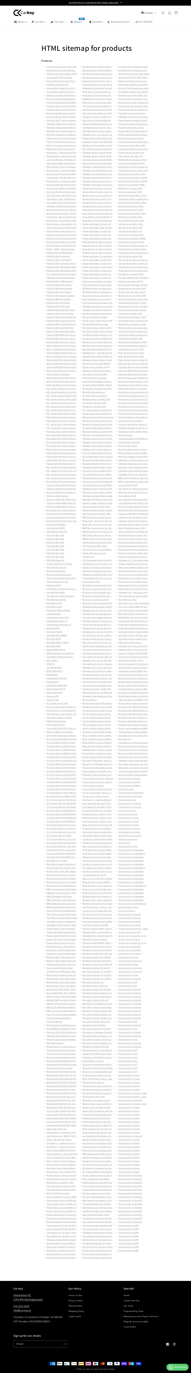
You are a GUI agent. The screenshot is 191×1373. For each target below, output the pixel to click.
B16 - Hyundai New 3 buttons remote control (63, 428)
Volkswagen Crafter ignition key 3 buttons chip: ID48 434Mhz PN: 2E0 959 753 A (113, 696)
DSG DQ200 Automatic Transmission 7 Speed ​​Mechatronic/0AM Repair (73, 864)
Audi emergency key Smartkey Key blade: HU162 (101, 1236)
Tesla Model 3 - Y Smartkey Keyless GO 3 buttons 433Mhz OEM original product (113, 800)
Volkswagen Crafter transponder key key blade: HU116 (103, 775)
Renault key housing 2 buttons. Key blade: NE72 (101, 424)
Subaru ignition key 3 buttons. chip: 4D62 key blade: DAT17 (105, 81)
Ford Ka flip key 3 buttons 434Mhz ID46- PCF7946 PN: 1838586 (107, 481)
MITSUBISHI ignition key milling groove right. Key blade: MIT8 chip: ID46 (110, 292)
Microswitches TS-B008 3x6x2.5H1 (95, 1046)
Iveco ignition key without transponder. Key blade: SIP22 (140, 489)
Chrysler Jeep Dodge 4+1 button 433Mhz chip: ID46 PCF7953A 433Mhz (110, 238)
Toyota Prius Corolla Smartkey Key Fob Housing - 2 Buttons (105, 1064)
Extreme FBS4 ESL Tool (55, 725)
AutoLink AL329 (52, 700)
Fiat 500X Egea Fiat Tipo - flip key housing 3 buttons (138, 413)
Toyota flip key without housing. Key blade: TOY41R (138, 252)
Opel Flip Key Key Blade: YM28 (94, 546)
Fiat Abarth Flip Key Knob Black (94, 396)
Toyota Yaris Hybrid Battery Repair (59, 968)
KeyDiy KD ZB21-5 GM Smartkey (58, 260)
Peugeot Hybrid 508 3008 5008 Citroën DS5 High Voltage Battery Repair (74, 936)
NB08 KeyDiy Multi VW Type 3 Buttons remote (64, 378)
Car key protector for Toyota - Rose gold (97, 778)
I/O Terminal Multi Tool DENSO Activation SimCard (65, 750)
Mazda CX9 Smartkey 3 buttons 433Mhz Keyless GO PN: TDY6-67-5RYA (146, 456)
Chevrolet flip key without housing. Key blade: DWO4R (139, 260)
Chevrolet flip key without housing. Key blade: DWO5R (139, 263)
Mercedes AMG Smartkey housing (95, 324)
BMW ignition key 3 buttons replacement (98, 417)
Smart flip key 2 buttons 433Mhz (94, 374)
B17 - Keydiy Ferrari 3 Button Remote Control (63, 424)
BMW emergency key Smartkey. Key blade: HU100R (102, 1154)
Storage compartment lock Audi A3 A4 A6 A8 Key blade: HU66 (142, 564)
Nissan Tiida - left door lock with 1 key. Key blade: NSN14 (104, 524)
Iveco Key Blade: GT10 (91, 581)
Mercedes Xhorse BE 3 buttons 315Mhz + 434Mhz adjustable (106, 707)
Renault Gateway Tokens (56, 571)
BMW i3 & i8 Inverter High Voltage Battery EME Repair (67, 1011)
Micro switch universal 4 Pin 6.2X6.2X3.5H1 (99, 971)
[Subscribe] (63, 1344)
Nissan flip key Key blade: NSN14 (131, 353)
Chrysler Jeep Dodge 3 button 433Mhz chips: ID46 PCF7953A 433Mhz (109, 227)
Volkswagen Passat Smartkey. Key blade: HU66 (64, 1036)
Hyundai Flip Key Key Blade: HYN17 (132, 213)
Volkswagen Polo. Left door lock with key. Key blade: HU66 (105, 632)
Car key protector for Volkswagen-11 (132, 903)
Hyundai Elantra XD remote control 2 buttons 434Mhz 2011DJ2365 (108, 192)
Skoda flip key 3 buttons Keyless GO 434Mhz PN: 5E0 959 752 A (107, 120)
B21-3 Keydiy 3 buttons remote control (61, 399)
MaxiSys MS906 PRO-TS (55, 649)
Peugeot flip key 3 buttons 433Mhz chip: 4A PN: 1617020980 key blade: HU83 (76, 1211)
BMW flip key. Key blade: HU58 (130, 217)
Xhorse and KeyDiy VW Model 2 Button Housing (65, 485)
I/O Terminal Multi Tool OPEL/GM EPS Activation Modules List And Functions (75, 775)
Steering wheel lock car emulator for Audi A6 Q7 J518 (103, 564)
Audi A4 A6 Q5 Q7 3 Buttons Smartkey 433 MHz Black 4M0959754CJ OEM (75, 120)
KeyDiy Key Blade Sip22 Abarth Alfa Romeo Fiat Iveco (67, 109)
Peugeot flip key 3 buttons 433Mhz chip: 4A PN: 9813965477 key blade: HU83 (76, 1207)
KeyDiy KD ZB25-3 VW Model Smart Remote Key (65, 324)
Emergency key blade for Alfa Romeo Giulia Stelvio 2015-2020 (70, 95)
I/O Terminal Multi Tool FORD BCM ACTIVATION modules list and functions (75, 796)
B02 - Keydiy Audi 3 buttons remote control (63, 478)
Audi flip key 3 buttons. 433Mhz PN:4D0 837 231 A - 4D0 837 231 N (108, 689)
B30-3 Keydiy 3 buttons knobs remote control (63, 449)
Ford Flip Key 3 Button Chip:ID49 (95, 925)
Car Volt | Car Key (90, 1369)
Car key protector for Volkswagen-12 (132, 885)
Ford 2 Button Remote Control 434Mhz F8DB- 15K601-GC (104, 921)
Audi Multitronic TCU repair (56, 860)
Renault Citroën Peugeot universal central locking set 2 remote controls (110, 1093)
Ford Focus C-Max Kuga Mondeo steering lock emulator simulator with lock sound (77, 195)
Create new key (132, 1300)
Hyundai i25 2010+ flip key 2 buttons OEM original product (105, 202)
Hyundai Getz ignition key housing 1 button (135, 124)
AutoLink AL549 (52, 696)
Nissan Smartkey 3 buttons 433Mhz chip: (98, 846)
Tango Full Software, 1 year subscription (62, 1154)
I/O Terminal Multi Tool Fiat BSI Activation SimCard (65, 757)
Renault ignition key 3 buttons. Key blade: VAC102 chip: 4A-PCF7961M (110, 814)
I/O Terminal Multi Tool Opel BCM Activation (63, 785)
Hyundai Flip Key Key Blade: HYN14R (132, 177)
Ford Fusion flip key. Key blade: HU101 (97, 1247)
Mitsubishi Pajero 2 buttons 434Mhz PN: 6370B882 (102, 1104)
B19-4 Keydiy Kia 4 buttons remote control (62, 421)
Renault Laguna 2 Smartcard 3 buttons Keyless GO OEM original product (110, 757)
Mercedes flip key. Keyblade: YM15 (60, 1182)
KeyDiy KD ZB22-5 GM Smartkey (58, 292)
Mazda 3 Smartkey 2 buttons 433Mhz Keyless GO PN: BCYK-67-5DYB (145, 453)
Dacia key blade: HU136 (127, 446)
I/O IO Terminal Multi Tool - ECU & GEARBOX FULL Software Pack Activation (76, 839)
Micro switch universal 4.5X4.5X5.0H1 (97, 996)
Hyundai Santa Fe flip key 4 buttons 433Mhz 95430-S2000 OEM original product (113, 206)
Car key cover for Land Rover (129, 925)
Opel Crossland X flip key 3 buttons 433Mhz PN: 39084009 (105, 106)
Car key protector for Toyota (93, 785)
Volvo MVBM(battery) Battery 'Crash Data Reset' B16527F (68, 1029)
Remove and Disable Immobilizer (94, 317)
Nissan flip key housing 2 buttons (131, 138)
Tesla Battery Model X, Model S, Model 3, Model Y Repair (68, 925)
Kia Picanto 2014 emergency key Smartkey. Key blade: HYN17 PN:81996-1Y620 (149, 67)
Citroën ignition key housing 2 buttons (97, 285)
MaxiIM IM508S (52, 674)
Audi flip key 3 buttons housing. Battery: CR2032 (101, 843)
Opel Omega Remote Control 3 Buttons (97, 456)
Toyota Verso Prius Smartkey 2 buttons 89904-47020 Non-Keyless (72, 1050)
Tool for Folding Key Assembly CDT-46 (133, 771)
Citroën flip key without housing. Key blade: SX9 (137, 299)
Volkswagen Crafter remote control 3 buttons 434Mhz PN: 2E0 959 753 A (110, 442)
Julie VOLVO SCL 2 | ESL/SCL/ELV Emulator (63, 710)
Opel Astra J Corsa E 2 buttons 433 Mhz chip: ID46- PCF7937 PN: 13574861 (148, 574)
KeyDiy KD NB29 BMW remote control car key (63, 335)
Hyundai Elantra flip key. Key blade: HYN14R (135, 109)
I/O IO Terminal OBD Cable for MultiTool (61, 739)
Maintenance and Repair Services (141, 1316)
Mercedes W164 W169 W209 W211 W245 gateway (65, 1064)
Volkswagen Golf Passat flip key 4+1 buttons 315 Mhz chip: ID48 (107, 177)
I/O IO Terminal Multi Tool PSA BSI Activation (63, 800)
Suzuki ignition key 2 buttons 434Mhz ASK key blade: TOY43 (106, 850)
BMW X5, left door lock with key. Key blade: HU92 (101, 539)
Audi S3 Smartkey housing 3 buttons (96, 721)
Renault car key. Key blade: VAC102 (96, 1107)
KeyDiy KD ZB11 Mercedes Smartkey (60, 295)
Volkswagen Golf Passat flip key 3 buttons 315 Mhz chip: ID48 (106, 170)
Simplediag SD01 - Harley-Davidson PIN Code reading (103, 936)
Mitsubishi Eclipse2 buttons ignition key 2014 (99, 345)
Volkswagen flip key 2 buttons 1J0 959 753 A (99, 438)
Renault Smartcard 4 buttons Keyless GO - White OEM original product (73, 1257)
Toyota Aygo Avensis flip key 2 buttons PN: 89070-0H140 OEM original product (148, 657)
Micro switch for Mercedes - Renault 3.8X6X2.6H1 (101, 760)
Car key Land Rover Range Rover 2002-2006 (99, 911)
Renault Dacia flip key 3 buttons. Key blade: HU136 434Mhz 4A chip (144, 535)
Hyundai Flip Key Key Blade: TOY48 (132, 195)
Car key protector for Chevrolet (130, 961)
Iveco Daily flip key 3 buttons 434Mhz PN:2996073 (102, 474)
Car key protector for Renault (129, 778)
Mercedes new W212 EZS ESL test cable (62, 1096)
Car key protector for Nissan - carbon (132, 1096)
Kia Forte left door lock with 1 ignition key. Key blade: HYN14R (106, 635)
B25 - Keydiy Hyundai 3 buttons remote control (64, 406)
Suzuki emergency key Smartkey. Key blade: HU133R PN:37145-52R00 (145, 99)
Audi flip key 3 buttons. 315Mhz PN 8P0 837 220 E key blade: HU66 (108, 117)
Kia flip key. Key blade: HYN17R (130, 281)
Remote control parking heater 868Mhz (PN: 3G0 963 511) (140, 728)
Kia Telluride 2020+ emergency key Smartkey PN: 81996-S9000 (142, 70)
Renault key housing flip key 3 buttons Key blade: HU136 (140, 410)
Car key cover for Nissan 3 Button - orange (98, 792)
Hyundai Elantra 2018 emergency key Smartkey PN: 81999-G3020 (108, 1240)
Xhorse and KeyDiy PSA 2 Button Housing (62, 489)
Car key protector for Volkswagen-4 (131, 868)
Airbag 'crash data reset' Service (59, 1139)
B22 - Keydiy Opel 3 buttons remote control (63, 410)
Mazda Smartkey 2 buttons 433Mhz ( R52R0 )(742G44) (103, 882)
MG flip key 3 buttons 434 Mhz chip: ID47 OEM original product (106, 596)
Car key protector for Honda (129, 1125)
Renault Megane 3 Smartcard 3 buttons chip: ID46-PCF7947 (105, 753)
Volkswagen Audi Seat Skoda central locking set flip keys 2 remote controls (147, 517)
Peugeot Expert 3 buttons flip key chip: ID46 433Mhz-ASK (68, 1218)
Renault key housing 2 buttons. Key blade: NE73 (137, 381)
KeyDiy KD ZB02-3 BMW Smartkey (59, 281)
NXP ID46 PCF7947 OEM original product (134, 510)
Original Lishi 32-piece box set (94, 553)
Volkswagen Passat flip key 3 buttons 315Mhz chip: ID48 (104, 181)
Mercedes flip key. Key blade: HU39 (132, 288)
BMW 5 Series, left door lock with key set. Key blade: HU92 (105, 517)
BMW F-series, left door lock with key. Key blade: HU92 (103, 535)
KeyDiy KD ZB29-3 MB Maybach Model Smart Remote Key (68, 267)
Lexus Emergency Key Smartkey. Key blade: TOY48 (102, 1136)
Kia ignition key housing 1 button (131, 127)
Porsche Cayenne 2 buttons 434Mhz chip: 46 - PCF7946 (104, 549)
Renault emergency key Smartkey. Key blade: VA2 (101, 1182)
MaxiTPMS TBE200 (53, 639)
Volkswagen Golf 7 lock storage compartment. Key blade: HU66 (142, 560)
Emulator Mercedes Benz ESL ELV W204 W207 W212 (103, 138)
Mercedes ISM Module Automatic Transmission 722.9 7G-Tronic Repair (73, 868)
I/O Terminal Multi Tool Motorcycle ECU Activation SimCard (68, 760)
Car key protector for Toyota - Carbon (132, 1093)
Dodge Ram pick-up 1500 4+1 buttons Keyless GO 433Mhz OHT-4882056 (110, 249)
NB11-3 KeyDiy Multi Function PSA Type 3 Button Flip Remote (70, 360)
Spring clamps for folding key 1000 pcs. (97, 1111)
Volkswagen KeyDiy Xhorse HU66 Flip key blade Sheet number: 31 (72, 127)
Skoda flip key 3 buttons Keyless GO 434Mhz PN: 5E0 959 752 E (107, 92)
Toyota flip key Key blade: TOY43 (131, 349)
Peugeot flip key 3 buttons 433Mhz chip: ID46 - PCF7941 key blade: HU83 (111, 356)
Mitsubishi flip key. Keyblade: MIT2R (132, 324)
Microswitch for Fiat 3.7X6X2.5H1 (95, 986)
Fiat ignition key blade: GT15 (57, 84)
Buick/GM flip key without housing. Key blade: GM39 (138, 167)
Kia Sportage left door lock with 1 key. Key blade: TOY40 (104, 578)
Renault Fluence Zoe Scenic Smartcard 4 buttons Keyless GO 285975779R (75, 1046)
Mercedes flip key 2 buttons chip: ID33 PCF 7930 (65, 1175)
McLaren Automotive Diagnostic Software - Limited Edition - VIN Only (73, 1057)
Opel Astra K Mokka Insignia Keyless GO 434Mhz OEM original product (145, 775)
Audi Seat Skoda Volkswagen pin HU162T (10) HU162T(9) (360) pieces (109, 646)
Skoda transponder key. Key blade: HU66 (98, 295)
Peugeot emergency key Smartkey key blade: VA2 (101, 1189)
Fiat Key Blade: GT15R (127, 496)
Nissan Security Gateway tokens (58, 574)
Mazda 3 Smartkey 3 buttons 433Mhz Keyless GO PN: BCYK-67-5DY (108, 735)
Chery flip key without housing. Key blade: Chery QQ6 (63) (141, 335)
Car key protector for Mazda (129, 1143)
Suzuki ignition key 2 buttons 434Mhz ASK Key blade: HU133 (106, 853)
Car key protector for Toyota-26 (130, 1136)
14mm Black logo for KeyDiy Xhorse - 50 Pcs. (63, 278)
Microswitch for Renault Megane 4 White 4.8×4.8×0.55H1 (104, 1011)
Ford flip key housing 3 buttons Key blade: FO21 (101, 918)
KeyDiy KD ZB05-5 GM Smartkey (58, 285)
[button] (148, 12)
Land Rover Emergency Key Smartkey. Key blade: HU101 (104, 1157)
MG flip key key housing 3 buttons (95, 599)
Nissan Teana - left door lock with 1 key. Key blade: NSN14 (105, 521)
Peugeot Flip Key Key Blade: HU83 (131, 145)
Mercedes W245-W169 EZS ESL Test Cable (63, 1104)
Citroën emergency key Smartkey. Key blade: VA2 (101, 1186)
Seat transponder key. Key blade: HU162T (98, 303)
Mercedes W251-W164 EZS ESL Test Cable (63, 1089)
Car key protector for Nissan (129, 1107)
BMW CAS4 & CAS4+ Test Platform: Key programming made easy (143, 614)
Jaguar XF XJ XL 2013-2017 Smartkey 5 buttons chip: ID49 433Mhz (108, 878)
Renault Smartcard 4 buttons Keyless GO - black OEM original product (109, 67)
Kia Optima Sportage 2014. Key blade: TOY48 (100, 810)
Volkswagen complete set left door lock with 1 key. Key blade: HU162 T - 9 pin (112, 653)
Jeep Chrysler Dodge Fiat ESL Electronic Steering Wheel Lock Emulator (74, 163)
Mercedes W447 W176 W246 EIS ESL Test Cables (65, 514)
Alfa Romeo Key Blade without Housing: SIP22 (100, 460)
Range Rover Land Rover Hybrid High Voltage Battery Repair (69, 953)
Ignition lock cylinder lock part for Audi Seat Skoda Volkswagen (142, 757)
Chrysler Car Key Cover (127, 800)
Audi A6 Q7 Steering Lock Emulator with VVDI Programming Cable (108, 567)
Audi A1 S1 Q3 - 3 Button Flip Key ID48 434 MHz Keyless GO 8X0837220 (111, 320)
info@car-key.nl (22, 1310)
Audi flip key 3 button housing (94, 406)
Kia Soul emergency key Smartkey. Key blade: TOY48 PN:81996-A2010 (110, 1254)
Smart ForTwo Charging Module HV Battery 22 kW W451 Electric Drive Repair (76, 914)
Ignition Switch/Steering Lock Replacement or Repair (66, 735)
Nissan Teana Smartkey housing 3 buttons (134, 567)
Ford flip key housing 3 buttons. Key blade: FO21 (101, 864)
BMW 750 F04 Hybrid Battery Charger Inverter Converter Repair (71, 1003)
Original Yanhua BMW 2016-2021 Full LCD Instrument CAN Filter (71, 1114)
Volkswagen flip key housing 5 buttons (97, 360)
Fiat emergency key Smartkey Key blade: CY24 (100, 1218)
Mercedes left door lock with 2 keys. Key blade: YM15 (103, 639)
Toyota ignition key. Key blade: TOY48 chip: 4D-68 (66, 1232)
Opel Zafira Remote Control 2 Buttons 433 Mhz (64, 1254)
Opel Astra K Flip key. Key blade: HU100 (133, 74)
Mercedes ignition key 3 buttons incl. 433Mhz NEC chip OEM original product (112, 77)
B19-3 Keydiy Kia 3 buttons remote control (62, 417)
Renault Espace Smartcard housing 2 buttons (135, 134)
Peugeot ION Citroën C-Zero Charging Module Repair (66, 939)
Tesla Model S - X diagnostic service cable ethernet (66, 1143)
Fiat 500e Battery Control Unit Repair (60, 928)
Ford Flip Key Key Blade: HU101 (130, 224)
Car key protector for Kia (127, 986)
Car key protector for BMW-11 (129, 785)
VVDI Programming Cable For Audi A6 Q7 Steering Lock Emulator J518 (109, 560)
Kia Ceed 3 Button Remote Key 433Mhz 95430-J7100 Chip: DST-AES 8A (74, 1111)
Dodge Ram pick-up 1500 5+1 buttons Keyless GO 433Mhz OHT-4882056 (110, 252)
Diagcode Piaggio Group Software (59, 732)
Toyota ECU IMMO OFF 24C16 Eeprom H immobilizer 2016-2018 (143, 370)
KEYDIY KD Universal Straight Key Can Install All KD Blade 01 (70, 142)
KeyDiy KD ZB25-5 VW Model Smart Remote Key (65, 263)
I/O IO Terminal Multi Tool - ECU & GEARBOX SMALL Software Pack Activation (76, 828)
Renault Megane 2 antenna (93, 1061)
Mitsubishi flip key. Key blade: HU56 (96, 399)
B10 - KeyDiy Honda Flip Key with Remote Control (65, 467)
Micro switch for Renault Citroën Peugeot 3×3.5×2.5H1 (103, 1007)
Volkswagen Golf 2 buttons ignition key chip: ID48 (101, 449)
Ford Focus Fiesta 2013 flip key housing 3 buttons (101, 914)
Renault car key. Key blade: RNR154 (96, 363)
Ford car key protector (126, 911)
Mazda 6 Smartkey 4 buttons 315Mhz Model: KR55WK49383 (105, 739)
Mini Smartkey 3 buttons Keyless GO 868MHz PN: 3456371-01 (70, 1172)
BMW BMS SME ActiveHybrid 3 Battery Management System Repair (72, 1000)
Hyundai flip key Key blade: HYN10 (131, 292)
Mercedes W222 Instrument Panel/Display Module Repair (68, 878)
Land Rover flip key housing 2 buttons (61, 1179)
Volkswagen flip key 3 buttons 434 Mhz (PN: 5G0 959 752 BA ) (106, 152)
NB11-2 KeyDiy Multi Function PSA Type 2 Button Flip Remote (70, 363)
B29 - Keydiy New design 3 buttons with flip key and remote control (72, 392)
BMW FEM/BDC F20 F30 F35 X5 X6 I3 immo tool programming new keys (146, 617)
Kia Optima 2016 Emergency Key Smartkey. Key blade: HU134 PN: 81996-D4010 (113, 1168)
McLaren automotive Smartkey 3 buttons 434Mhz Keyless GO (142, 506)
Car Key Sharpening (54, 1021)
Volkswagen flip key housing (129, 442)
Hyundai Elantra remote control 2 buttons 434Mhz (137, 571)
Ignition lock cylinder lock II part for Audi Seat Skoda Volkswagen (143, 664)
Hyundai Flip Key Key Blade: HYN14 (132, 202)
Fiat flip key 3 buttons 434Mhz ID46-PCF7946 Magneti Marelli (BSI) (144, 431)
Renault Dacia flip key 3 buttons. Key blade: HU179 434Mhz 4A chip (144, 539)
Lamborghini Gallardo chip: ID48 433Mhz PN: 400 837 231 (105, 142)
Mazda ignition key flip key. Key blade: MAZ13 (136, 306)
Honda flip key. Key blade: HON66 (131, 185)
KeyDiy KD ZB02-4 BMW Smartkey (59, 252)
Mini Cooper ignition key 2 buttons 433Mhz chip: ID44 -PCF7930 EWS (109, 410)
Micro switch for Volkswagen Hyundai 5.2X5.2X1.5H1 (102, 764)
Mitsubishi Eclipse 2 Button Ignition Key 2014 (100, 900)
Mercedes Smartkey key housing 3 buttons (98, 678)
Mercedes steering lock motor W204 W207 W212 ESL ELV (104, 1050)
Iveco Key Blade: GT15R (127, 485)
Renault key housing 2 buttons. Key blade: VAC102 (102, 421)
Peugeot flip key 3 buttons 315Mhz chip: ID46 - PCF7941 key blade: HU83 (111, 210)
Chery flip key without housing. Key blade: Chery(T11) (139, 320)
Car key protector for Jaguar (129, 939)
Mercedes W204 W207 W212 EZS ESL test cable (65, 1082)
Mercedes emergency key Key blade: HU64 (99, 1139)
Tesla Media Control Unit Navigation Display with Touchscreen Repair (73, 921)
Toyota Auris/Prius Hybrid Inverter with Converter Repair (67, 964)
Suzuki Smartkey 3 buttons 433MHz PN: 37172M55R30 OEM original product (76, 1164)
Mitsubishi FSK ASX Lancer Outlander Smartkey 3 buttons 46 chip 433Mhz (111, 893)
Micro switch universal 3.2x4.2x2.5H (96, 1021)
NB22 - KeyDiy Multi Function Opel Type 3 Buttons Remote (69, 356)
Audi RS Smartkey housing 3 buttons (96, 728)
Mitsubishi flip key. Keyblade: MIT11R (132, 159)
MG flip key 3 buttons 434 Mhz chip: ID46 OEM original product (106, 592)
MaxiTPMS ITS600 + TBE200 (57, 642)
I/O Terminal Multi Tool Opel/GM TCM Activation (64, 778)
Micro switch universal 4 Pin (93, 982)
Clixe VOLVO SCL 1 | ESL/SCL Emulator (134, 603)
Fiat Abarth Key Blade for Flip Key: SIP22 (134, 428)
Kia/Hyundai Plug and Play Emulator (96, 1118)
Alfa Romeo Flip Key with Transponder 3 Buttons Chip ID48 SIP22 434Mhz (75, 106)
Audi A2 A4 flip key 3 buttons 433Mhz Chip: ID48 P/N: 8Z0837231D (72, 117)
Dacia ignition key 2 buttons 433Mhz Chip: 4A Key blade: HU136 (107, 70)
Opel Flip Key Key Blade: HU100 (130, 206)
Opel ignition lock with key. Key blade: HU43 (99, 571)
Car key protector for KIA (127, 982)
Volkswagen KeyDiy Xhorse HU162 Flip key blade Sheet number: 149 (73, 124)
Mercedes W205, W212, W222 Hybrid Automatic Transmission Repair (72, 982)
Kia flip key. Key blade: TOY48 (130, 192)
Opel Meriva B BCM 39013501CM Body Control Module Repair (70, 1032)
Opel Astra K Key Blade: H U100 (130, 660)
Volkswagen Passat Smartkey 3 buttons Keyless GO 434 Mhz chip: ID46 (110, 467)
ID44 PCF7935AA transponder (58, 1193)
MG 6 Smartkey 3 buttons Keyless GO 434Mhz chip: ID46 (104, 149)
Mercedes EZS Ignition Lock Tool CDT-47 (98, 674)
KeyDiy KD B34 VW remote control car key (62, 456)
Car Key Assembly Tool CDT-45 (94, 875)
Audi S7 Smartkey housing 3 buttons (96, 725)
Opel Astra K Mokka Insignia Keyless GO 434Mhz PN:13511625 (71, 1168)
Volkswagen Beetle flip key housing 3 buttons (135, 374)
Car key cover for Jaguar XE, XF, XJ (132, 936)
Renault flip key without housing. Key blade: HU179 (138, 95)
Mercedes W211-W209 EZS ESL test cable (62, 1107)
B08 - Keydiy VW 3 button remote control (62, 471)
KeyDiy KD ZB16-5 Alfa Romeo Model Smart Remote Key (68, 331)
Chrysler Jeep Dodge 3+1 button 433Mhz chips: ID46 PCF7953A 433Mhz (110, 231)
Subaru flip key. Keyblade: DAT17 (131, 235)
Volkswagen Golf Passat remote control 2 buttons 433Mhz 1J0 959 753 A (110, 499)
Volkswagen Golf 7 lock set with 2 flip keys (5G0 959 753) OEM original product (113, 660)
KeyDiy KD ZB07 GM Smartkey (58, 306)
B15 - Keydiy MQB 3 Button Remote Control (63, 435)
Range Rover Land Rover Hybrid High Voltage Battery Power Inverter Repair (75, 950)
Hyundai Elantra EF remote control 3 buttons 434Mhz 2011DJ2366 (108, 188)
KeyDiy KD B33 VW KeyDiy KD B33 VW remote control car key (70, 463)
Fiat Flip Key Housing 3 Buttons (130, 421)
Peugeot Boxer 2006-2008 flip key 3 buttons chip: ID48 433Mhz (143, 628)
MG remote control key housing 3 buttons (98, 589)
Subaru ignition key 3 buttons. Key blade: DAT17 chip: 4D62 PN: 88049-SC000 (113, 84)
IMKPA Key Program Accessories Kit (60, 653)
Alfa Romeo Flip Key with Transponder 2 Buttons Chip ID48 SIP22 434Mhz (111, 478)
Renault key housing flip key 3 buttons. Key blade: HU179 (140, 403)
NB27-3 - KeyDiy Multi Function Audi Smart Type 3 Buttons (69, 349)
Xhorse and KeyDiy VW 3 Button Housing (62, 499)
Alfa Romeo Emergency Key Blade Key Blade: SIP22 (66, 134)
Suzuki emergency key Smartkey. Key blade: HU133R (103, 1132)
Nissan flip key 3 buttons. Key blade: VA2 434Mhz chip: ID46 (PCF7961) (146, 388)
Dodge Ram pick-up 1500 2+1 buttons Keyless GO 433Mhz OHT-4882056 (110, 242)
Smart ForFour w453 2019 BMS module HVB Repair (66, 911)
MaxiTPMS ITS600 (53, 646)
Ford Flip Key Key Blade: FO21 (130, 231)
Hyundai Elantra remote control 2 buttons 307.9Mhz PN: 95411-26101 (109, 199)
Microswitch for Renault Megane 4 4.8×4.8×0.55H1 (102, 1036)
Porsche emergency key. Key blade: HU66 (98, 1175)
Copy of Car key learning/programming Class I (64, 1014)
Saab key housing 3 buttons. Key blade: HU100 (100, 503)
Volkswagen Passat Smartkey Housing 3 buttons (136, 467)
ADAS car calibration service (57, 496)
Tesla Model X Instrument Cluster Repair (61, 918)
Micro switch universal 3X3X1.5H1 (95, 1000)
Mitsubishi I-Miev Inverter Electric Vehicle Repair (64, 957)
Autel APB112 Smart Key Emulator (59, 657)
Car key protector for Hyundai (129, 803)
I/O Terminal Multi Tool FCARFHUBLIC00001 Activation (67, 821)
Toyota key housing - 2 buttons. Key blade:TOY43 (101, 821)
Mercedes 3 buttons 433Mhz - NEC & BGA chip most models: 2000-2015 (110, 943)
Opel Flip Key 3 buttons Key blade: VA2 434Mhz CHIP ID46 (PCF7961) (145, 392)
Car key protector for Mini (128, 846)
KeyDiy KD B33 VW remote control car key (62, 453)
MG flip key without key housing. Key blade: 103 (137, 328)
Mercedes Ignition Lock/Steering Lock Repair (63, 1025)
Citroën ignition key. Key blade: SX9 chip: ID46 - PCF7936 (105, 832)
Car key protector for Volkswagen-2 (131, 853)
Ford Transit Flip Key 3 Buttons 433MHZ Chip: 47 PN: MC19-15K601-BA (74, 1186)
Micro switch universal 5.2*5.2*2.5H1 (96, 1029)
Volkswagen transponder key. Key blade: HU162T (101, 306)
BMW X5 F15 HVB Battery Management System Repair (67, 1007)
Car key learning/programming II (58, 1018)
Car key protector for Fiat (128, 814)
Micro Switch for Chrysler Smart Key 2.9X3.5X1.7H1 (102, 1039)
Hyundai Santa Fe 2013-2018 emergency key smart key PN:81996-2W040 (146, 77)
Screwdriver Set (88, 556)
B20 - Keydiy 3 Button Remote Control (61, 413)
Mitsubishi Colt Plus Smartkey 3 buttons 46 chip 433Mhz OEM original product (112, 145)
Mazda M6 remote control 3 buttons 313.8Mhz (100, 885)
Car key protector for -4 (127, 810)
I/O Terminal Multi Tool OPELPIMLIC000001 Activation (67, 818)
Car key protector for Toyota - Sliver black (98, 782)
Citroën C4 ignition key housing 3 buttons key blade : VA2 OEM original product (149, 674)
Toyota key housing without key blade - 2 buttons (101, 281)
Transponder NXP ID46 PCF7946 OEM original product (139, 514)
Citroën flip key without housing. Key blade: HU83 (137, 142)
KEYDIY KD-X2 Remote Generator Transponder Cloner (67, 381)
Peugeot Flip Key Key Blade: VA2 (131, 152)
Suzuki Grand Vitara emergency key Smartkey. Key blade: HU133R (108, 1150)
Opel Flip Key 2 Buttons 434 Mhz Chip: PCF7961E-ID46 (104, 109)
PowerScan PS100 (53, 585)
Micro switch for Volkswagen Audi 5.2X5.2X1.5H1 (101, 1003)
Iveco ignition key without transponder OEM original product (141, 742)
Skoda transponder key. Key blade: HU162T (99, 299)
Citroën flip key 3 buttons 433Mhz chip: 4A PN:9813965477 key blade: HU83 (76, 1204)
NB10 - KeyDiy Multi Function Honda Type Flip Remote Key (69, 370)
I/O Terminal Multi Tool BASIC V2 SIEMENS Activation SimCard (70, 742)
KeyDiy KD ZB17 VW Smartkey (58, 303)
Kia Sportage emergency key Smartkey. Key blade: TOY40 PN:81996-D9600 (147, 92)
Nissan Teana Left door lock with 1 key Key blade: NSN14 (104, 642)
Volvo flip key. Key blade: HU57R (131, 274)
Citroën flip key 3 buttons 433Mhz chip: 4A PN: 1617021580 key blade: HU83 (76, 1200)
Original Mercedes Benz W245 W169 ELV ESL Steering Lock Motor (72, 1118)
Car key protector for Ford (128, 907)
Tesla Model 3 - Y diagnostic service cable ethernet (66, 1147)
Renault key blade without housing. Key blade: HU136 (139, 345)
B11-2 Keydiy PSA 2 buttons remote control (63, 446)
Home (127, 1295)
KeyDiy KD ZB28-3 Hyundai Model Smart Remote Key (67, 317)
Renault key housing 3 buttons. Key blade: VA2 (136, 385)
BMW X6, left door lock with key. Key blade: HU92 (101, 531)
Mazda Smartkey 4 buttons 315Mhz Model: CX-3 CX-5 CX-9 (105, 746)
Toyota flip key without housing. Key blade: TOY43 (137, 149)
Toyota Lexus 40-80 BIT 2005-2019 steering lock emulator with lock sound (75, 188)
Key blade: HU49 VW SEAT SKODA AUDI (134, 278)
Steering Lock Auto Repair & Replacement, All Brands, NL (104, 370)
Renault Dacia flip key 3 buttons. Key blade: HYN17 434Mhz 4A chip (144, 542)
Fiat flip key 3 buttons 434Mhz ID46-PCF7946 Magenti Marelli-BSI (107, 471)
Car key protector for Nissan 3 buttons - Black (100, 789)
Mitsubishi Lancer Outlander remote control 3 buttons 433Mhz (106, 435)
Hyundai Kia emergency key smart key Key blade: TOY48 (140, 546)
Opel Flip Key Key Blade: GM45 (130, 338)
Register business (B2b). (136, 1321)
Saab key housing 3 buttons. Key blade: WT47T (101, 510)
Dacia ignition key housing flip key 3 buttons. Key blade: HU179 (143, 399)
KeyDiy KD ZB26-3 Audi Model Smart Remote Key (65, 310)
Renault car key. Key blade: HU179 (96, 367)
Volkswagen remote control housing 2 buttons (136, 521)
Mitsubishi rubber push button (93, 392)
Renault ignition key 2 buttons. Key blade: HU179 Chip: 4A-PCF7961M (109, 818)
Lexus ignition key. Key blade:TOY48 (96, 803)
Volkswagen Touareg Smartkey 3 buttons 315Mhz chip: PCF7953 (107, 174)
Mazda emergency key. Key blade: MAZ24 (98, 692)
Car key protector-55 (126, 789)
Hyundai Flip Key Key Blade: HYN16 (132, 249)
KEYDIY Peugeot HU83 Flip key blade (61, 242)
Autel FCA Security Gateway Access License (63, 578)
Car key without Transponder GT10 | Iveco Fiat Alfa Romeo (69, 81)
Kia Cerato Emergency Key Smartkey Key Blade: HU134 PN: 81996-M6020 (111, 1204)
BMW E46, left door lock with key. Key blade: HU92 (102, 528)
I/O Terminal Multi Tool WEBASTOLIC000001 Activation (67, 810)
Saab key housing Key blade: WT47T (96, 506)
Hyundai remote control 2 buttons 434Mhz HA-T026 (102, 195)
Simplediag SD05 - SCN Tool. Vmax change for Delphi (103, 750)
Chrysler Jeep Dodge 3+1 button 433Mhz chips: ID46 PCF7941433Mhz (109, 278)
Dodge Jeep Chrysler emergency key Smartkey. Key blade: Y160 (143, 81)
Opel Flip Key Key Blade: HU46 (130, 256)
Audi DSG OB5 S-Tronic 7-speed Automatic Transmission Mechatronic (73, 850)
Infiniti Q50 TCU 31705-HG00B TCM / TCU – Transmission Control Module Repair (77, 857)
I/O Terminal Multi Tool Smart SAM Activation (63, 792)
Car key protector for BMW (128, 1225)
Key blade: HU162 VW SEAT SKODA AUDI (98, 385)
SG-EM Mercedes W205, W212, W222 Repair (63, 971)
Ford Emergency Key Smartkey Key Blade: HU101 (101, 1143)
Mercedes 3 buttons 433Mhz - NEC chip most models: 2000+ (105, 928)
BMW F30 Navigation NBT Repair (59, 896)
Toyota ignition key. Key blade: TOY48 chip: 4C (64, 1236)
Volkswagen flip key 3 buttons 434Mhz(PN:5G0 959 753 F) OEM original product (113, 485)
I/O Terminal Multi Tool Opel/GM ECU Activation (64, 782)
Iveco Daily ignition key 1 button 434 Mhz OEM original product (142, 735)
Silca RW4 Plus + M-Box (127, 599)
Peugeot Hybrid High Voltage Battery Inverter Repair (66, 932)
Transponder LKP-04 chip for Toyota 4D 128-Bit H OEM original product (110, 1057)
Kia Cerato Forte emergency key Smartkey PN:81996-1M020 (141, 88)
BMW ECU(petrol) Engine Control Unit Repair (63, 903)
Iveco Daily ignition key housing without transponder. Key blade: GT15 (145, 499)
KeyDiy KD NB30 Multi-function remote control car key (67, 367)
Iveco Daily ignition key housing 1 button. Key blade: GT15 (141, 503)
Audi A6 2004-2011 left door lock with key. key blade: (103, 542)
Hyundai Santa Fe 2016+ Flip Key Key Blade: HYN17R (139, 102)
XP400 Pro (50, 664)
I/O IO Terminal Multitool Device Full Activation (64, 825)
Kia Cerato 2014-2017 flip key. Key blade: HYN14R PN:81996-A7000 (109, 1229)
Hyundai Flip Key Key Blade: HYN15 (132, 303)
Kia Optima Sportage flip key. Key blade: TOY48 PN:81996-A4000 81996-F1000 (113, 1243)
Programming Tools (134, 1311)
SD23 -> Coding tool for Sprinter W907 (61, 1157)
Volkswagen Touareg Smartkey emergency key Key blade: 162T (106, 496)
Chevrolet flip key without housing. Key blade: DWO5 (138, 245)
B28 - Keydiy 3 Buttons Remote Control (61, 396)
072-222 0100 (21, 1306)
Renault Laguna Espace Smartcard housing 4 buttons (103, 413)
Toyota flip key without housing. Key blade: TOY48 (137, 199)
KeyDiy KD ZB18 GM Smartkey (58, 256)
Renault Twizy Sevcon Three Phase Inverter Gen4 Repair (68, 946)
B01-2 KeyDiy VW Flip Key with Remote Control (64, 481)
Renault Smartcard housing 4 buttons (132, 120)
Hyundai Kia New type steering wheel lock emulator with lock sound (72, 185)
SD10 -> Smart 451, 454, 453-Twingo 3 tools (63, 1161)
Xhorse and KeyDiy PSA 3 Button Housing (62, 492)
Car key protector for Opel (128, 957)
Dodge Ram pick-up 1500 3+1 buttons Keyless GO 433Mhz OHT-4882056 (110, 245)
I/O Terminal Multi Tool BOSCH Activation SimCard (65, 746)
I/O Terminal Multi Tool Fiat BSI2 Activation (62, 789)
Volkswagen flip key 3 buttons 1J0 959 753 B (99, 489)
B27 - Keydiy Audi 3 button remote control (62, 403)
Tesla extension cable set (56, 567)
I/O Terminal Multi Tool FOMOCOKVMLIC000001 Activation (68, 814)
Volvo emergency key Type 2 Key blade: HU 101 (101, 1222)
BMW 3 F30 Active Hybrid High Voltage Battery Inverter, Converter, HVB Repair (76, 996)
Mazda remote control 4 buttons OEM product (100, 102)
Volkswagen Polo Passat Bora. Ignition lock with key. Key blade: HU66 (109, 671)
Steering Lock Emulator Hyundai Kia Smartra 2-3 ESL (103, 1114)
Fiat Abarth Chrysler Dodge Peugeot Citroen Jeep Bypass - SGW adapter (110, 428)
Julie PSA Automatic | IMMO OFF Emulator (62, 1136)
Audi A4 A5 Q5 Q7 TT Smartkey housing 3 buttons (101, 682)
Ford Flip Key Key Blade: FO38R (130, 210)
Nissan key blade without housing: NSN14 (134, 360)
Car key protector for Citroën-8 (130, 835)
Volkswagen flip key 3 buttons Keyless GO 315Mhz (137, 367)
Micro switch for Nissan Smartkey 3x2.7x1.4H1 (100, 1014)
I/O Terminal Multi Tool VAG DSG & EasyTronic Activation (68, 767)
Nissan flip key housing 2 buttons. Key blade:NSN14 (102, 213)
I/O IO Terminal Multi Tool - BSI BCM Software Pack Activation (70, 843)
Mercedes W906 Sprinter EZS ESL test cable (63, 1075)
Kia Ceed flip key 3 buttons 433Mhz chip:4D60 (100, 828)
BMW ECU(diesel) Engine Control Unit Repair (63, 907)
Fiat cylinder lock (124, 739)
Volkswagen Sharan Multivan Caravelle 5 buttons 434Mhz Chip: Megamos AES (112, 88)
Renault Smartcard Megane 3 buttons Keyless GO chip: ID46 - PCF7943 (110, 381)
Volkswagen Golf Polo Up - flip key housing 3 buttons (138, 474)
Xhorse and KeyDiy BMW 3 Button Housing (63, 503)
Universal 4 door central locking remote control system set (68, 1054)
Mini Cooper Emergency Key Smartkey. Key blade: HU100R (105, 1172)
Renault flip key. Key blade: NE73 (131, 220)
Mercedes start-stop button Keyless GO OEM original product (106, 1089)
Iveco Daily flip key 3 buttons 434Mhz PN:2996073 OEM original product (146, 732)
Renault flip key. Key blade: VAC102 (132, 310)
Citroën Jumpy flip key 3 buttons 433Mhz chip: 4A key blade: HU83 (72, 1197)
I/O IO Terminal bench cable (57, 703)
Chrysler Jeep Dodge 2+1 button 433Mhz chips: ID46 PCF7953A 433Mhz (110, 224)
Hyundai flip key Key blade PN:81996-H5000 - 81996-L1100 (105, 388)
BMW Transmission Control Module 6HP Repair (64, 900)
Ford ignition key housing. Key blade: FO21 (99, 1161)
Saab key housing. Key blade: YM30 (96, 514)
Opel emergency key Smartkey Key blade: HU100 (101, 1207)
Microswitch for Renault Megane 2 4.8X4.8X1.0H (101, 993)
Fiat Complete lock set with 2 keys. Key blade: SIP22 (102, 649)
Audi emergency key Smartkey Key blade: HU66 (100, 685)
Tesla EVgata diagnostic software (59, 717)
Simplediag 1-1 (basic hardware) (94, 939)
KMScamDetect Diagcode (56, 721)
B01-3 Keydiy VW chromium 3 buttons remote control (66, 510)
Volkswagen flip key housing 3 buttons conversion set (139, 117)
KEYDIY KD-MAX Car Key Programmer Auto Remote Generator (70, 385)
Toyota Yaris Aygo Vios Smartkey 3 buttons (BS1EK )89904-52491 (144, 700)
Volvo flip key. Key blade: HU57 (130, 313)
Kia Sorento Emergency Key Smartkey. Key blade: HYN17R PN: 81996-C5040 (112, 1257)
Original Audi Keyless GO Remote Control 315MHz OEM (103, 124)
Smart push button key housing (94, 378)
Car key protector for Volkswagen (131, 792)
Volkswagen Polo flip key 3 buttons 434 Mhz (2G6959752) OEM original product (113, 310)
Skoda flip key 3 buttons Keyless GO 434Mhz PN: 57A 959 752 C (107, 95)
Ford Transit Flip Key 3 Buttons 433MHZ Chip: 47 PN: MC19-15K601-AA (74, 1189)
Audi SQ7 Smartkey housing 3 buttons (97, 710)
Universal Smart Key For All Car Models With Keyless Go (104, 163)
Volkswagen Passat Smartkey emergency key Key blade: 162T (106, 1232)
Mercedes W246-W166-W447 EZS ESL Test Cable (65, 1086)
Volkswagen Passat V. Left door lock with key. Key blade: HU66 (106, 621)
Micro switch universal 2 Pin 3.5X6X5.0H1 (98, 978)
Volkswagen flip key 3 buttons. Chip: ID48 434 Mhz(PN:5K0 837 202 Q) (110, 127)
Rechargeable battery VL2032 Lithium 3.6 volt (100, 835)
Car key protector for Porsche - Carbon (133, 928)
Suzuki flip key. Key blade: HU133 (131, 242)
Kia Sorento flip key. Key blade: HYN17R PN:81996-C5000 (141, 106)
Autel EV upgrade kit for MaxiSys (59, 564)
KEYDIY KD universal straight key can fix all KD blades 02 (68, 145)
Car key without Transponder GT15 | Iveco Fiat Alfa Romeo (69, 88)
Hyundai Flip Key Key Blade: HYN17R (132, 285)
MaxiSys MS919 (52, 682)
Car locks (128, 1306)
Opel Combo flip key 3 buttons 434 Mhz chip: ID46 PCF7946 (141, 632)
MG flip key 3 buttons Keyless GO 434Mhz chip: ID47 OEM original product (111, 603)
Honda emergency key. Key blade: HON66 (98, 1129)
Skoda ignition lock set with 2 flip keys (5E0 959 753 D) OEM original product (112, 664)
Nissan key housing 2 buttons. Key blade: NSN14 (101, 825)
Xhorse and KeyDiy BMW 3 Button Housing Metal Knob (67, 506)
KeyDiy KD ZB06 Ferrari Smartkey (59, 288)
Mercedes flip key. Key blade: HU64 (132, 295)
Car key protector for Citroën (129, 782)
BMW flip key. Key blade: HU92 (130, 188)
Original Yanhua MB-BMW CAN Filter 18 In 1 (63, 1150)
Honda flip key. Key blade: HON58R (132, 238)
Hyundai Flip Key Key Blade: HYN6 (131, 174)
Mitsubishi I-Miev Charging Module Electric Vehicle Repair (68, 961)
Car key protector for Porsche (129, 914)
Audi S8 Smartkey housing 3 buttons (96, 717)
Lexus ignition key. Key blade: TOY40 (97, 807)
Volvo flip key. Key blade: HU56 (94, 403)
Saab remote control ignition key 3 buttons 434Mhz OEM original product (146, 764)
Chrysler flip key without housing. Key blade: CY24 (137, 270)
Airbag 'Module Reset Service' (129, 642)
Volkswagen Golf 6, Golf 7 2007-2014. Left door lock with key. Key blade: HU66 (113, 667)
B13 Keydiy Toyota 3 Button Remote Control (63, 431)
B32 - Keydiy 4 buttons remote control (61, 388)
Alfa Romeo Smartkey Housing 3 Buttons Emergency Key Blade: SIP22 (109, 74)
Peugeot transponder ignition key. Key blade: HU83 (102, 767)
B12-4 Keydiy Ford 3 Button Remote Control (63, 438)
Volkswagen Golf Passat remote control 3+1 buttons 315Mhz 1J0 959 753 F (111, 185)
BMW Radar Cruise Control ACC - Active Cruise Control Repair (70, 893)
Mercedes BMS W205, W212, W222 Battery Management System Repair (74, 993)
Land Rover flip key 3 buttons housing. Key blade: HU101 (104, 860)
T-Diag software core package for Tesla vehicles (64, 1132)
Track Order (130, 1327)
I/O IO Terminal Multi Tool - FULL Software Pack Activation (68, 846)
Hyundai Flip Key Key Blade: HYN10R (132, 181)
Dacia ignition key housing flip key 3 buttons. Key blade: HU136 (143, 406)
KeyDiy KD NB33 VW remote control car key (63, 342)
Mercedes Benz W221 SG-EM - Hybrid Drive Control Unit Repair (70, 989)
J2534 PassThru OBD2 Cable (93, 1096)
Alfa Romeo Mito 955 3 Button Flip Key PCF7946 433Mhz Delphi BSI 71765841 (113, 463)
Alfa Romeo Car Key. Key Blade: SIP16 (61, 74)
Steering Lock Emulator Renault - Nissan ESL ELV (65, 1122)
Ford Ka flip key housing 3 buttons (131, 113)
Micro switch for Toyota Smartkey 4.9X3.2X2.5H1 (101, 1071)
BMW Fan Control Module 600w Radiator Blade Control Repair (70, 889)
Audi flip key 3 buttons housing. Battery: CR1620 (101, 839)
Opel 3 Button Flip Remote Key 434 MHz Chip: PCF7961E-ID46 (106, 113)
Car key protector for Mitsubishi (130, 1100)
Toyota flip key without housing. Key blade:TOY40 (137, 267)
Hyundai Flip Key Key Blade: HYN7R (132, 317)
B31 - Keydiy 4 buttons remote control (61, 274)
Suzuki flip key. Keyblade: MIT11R (131, 163)
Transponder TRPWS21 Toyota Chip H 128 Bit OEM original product (108, 1054)
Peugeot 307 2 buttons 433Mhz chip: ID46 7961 (101, 889)
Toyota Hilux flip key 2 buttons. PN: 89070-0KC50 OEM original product (145, 524)
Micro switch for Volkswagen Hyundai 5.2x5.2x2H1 (101, 1032)
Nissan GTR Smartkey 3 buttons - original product (101, 1079)
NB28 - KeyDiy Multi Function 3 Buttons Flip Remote (66, 345)
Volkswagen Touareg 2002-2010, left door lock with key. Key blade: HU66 (110, 574)
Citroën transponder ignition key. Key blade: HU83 (101, 1075)
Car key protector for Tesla (128, 818)
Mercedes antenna (89, 700)
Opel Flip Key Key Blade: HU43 (130, 227)
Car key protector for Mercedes (130, 796)
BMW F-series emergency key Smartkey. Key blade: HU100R (141, 84)
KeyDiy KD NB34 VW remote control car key (63, 338)
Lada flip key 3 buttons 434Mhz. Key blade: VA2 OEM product (142, 671)
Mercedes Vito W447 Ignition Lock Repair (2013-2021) (67, 113)
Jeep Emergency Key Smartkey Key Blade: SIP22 (101, 1225)
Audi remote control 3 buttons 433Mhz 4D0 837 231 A (103, 492)
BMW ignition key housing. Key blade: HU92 (99, 857)
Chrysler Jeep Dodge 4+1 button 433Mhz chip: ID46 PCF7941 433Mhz (109, 274)
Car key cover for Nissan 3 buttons (95, 796)
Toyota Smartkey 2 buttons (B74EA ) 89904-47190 (101, 217)
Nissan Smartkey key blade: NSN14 (96, 1179)
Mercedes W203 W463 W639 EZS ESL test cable (65, 1079)
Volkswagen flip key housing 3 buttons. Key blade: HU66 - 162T (107, 607)
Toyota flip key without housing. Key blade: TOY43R (138, 170)
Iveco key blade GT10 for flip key (59, 77)
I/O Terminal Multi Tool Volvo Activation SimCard (64, 764)
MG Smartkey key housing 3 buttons (96, 1100)
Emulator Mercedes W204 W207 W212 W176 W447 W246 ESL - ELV (72, 1125)
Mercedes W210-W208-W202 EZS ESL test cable (65, 1071)
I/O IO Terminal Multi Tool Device (59, 835)
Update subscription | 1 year (57, 581)
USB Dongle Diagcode (55, 1043)
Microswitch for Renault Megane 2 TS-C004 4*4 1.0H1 (103, 1043)
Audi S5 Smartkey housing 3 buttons (96, 714)
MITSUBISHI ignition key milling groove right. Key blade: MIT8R (106, 288)
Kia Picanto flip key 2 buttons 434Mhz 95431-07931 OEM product (107, 159)
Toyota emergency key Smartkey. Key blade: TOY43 (102, 771)
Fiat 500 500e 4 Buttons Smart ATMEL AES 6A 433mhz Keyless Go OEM (74, 102)
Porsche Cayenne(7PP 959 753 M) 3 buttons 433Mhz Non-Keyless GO (73, 1229)
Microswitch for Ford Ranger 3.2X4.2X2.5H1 (99, 946)
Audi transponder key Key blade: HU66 (61, 67)
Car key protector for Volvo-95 (129, 807)
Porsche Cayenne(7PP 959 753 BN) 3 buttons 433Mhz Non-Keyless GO (74, 1225)
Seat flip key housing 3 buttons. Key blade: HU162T (102, 871)
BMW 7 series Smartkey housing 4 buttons (134, 478)
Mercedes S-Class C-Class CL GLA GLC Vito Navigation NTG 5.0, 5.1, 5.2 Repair (77, 875)
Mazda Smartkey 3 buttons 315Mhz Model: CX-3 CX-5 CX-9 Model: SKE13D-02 (113, 742)
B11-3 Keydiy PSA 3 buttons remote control (63, 442)
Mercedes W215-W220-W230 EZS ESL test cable (65, 1093)
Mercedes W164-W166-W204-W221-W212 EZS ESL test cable (70, 1061)
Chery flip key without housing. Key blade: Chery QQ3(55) (140, 331)
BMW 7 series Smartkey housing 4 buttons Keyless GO (139, 481)
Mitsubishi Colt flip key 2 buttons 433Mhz (98, 431)
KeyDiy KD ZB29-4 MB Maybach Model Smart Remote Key (68, 270)
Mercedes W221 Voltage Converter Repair (62, 975)
